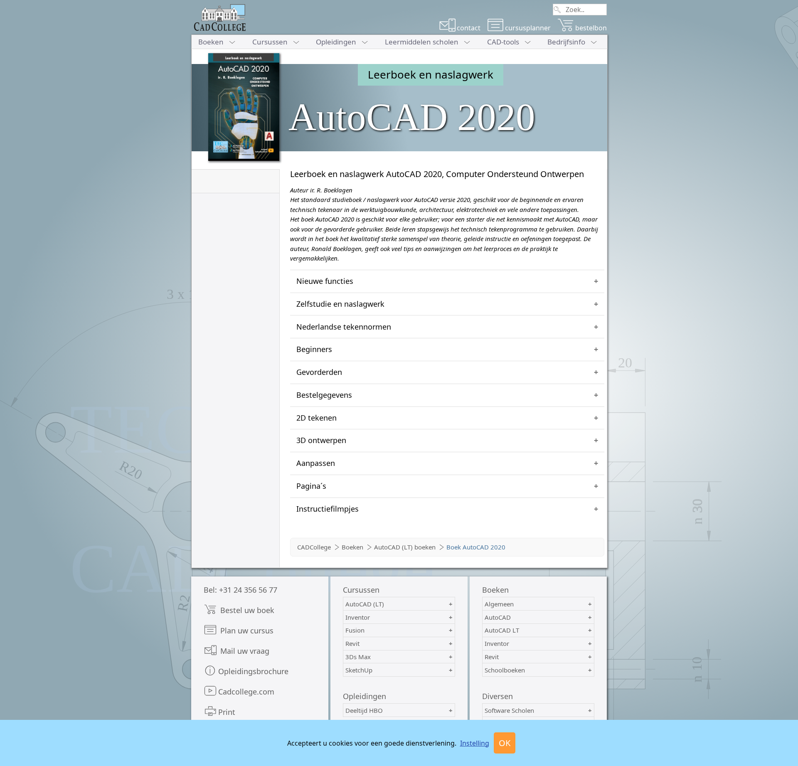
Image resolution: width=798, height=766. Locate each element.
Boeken (211, 42)
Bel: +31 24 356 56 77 (240, 590)
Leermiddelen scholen (421, 42)
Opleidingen (336, 42)
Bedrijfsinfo (566, 42)
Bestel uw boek (246, 610)
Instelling (474, 743)
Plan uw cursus (245, 630)
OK (504, 743)
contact (468, 27)
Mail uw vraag (243, 651)
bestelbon (591, 27)
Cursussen (270, 42)
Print (226, 712)
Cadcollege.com (246, 692)
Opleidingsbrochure (253, 671)
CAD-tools (503, 42)
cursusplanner (528, 27)
